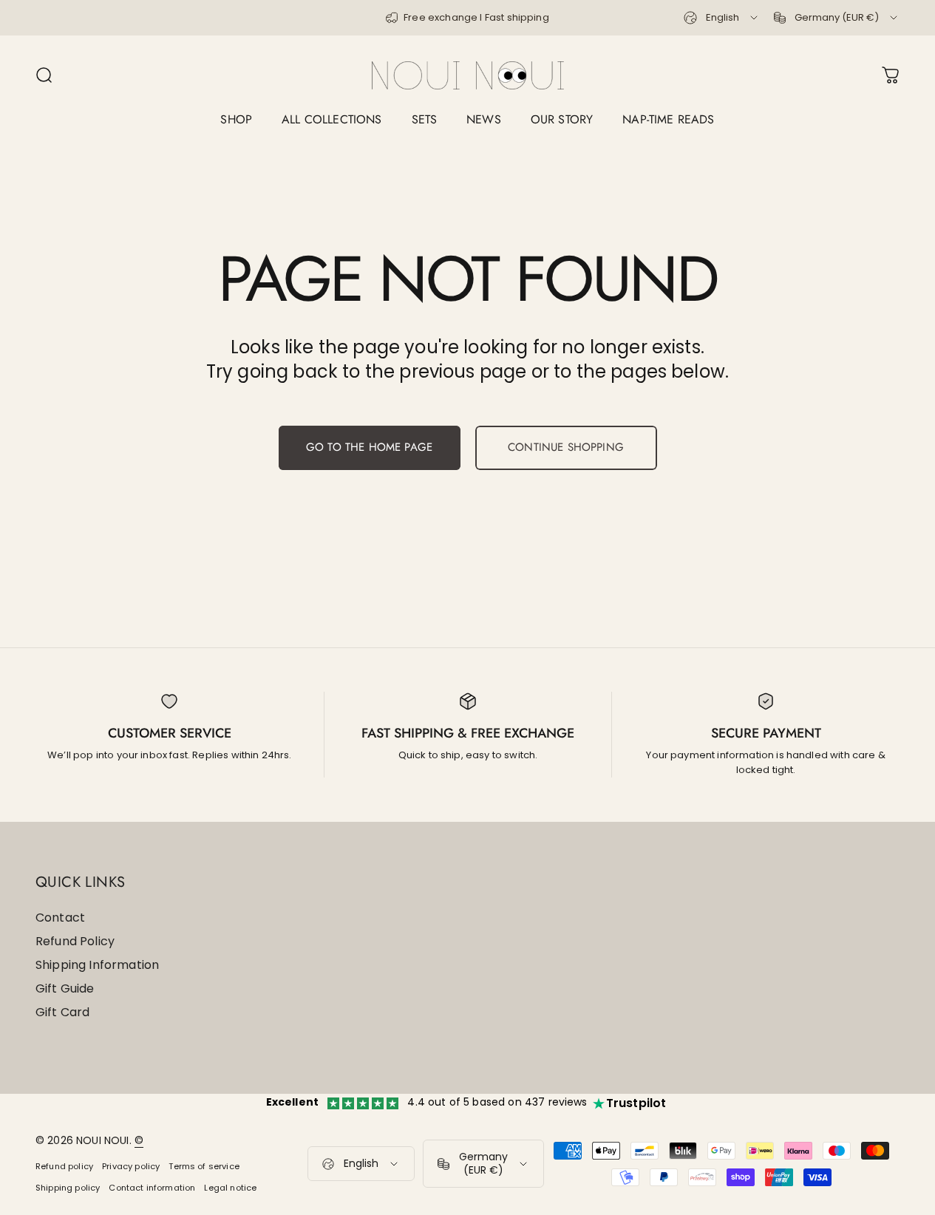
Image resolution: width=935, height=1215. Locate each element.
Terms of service (204, 1166)
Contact (60, 918)
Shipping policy (67, 1188)
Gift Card (62, 1012)
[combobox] (722, 17)
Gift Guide (65, 988)
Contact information (152, 1188)
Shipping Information (97, 965)
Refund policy (64, 1166)
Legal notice (230, 1188)
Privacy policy (131, 1166)
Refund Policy (75, 941)
